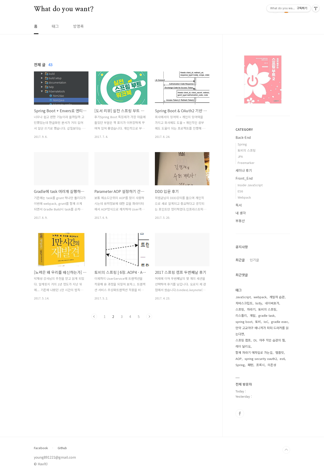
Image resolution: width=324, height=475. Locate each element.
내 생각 (241, 212)
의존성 (272, 365)
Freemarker (246, 162)
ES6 (240, 191)
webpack (260, 297)
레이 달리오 (243, 346)
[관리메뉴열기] (315, 8)
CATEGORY (244, 129)
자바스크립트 (244, 303)
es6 (282, 358)
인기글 (254, 259)
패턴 (250, 365)
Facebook (41, 448)
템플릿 (279, 352)
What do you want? (64, 9)
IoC (266, 321)
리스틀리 (241, 315)
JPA (240, 156)
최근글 (240, 259)
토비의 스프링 (247, 150)
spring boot (244, 321)
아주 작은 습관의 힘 (272, 340)
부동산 (240, 220)
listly (258, 303)
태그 (55, 26)
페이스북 (240, 413)
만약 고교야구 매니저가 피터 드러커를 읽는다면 (262, 331)
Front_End (244, 178)
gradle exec (279, 321)
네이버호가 (272, 303)
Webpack (244, 197)
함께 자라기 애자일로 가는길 (254, 352)
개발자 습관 (277, 297)
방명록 (78, 26)
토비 (258, 321)
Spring (242, 144)
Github (62, 448)
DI (255, 340)
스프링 (240, 309)
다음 (149, 316)
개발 (252, 315)
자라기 (251, 309)
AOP (239, 358)
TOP (286, 450)
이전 (94, 316)
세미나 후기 (244, 170)
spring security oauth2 (261, 358)
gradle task (266, 315)
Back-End (243, 137)
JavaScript (243, 297)
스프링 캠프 (243, 340)
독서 (239, 205)
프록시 (260, 365)
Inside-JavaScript (250, 185)
